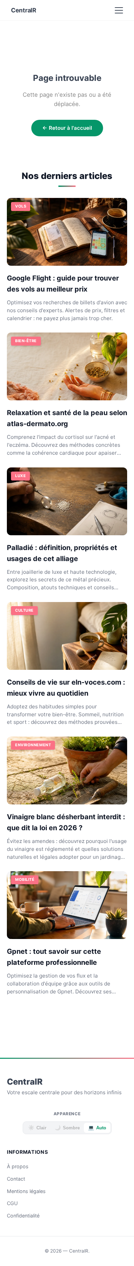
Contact (16, 1179)
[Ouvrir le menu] (119, 10)
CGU (12, 1203)
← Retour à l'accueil (67, 128)
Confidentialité (23, 1215)
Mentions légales (26, 1191)
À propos (18, 1166)
